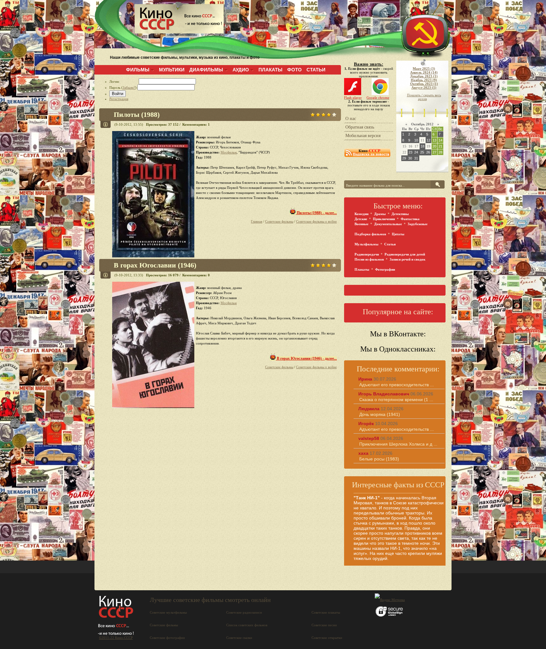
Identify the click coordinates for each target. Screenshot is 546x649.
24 (416, 152)
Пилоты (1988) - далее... (316, 213)
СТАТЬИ (315, 69)
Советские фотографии (167, 638)
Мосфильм (229, 152)
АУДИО (241, 69)
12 (428, 140)
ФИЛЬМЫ (137, 69)
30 (410, 158)
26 (428, 152)
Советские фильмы (279, 221)
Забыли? (129, 87)
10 (416, 140)
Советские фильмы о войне (316, 221)
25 (422, 152)
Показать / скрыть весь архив (424, 97)
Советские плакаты (326, 612)
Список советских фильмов (246, 625)
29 (404, 158)
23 (410, 152)
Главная (256, 221)
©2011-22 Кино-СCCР (116, 638)
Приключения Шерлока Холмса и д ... (398, 444)
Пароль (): (123, 87)
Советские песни (324, 625)
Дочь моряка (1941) (379, 414)
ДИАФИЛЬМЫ (206, 69)
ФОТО (294, 69)
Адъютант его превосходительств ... (396, 384)
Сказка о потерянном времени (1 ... (396, 399)
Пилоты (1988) (137, 114)
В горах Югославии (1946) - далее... (306, 358)
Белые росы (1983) (379, 458)
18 (422, 146)
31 (416, 158)
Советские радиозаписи (244, 612)
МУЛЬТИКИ (172, 69)
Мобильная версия (362, 135)
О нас (350, 118)
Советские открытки (327, 638)
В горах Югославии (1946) (155, 265)
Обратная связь (359, 127)
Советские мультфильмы (168, 612)
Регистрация (118, 99)
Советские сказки (239, 638)
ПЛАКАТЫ (270, 69)
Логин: (124, 81)
